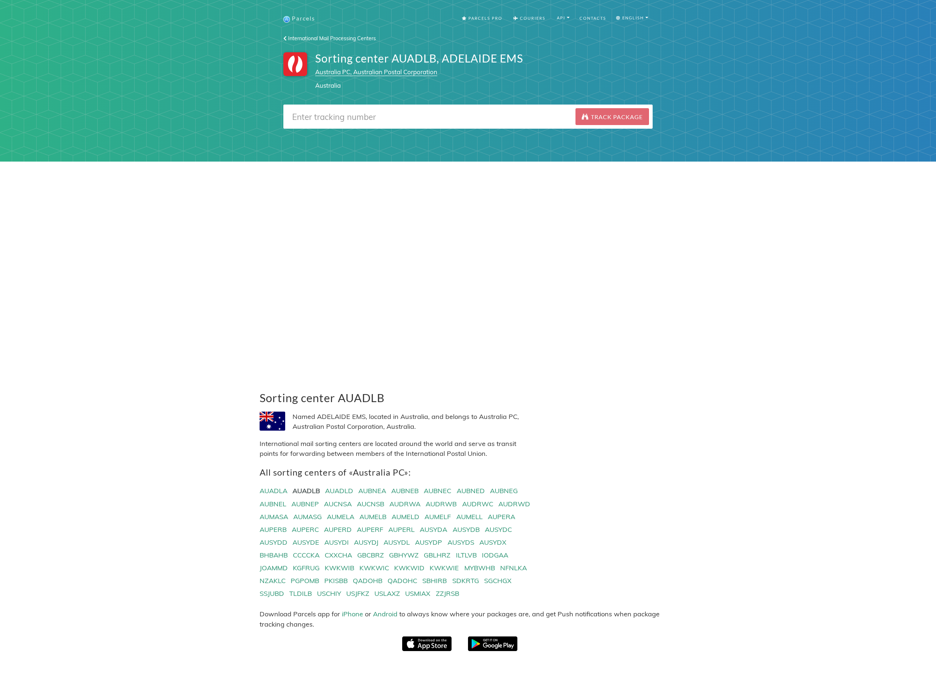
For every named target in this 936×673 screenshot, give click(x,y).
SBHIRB (434, 580)
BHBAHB (274, 555)
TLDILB (300, 593)
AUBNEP (305, 504)
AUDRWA (404, 504)
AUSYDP (428, 542)
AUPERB (273, 529)
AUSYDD (273, 542)
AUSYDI (336, 542)
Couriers (532, 18)
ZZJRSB (447, 593)
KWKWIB (339, 568)
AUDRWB (441, 504)
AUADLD (339, 491)
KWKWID (409, 568)
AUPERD (338, 529)
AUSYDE (305, 542)
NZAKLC (273, 580)
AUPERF (370, 529)
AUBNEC (437, 491)
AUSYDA (433, 529)
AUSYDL (397, 542)
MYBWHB (479, 568)
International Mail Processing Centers (331, 38)
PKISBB (336, 580)
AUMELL (469, 517)
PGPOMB (305, 580)
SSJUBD (272, 593)
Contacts (593, 18)
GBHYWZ (404, 555)
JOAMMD (274, 568)
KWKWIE (444, 568)
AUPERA (501, 517)
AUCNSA (338, 504)
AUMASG (307, 517)
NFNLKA (513, 568)
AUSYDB (466, 529)
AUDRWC (477, 504)
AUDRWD (514, 504)
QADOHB (367, 580)
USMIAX (417, 593)
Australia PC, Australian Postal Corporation (376, 72)
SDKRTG (465, 580)
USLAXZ (387, 593)
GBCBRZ (370, 555)
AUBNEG (504, 491)
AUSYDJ (366, 542)
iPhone (352, 614)
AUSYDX (492, 542)
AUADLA (273, 491)
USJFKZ (357, 593)
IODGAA (495, 555)
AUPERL (401, 529)
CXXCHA (338, 555)
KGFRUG (306, 568)
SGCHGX (498, 580)
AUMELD (405, 517)
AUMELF (437, 517)
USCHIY (329, 593)
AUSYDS (461, 542)
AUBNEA (372, 491)
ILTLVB (466, 555)
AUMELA (340, 517)
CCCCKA (306, 555)
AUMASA (274, 517)
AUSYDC (498, 529)
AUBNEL (273, 504)
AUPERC (305, 529)
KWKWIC (374, 568)
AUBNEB (405, 491)
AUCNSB (370, 504)
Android (385, 614)
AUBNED (471, 491)
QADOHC (402, 580)
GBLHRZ (437, 555)
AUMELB (372, 517)
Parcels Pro (484, 18)
